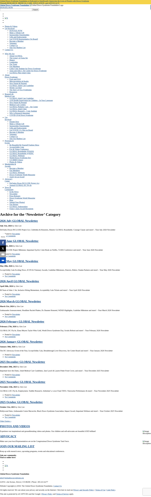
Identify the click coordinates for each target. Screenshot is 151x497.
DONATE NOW (6, 7)
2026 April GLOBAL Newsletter (19, 281)
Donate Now (14, 122)
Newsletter (13, 194)
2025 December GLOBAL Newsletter (22, 361)
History (12, 60)
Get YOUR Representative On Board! (23, 39)
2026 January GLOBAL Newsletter (21, 341)
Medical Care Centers (17, 105)
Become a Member (16, 41)
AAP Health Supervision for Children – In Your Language (31, 100)
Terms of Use (100, 490)
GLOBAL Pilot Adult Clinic (20, 73)
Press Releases (14, 196)
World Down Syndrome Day (20, 158)
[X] (3, 248)
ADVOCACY (8, 436)
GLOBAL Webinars (17, 156)
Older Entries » (5, 421)
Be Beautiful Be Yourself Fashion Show (24, 145)
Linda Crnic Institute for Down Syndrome (25, 69)
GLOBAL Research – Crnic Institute (23, 111)
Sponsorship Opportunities (19, 35)
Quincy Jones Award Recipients (21, 209)
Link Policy (111, 490)
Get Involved (10, 28)
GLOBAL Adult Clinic (18, 109)
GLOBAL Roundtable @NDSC (21, 153)
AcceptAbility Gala (16, 147)
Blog (11, 200)
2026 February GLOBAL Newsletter (22, 321)
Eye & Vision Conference (19, 149)
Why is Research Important (19, 113)
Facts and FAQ (15, 79)
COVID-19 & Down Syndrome (21, 115)
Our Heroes (13, 204)
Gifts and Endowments (18, 37)
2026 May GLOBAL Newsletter (19, 261)
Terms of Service (62, 494)
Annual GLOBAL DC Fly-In (20, 185)
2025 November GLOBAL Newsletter (22, 381)
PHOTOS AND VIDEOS (15, 426)
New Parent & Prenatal (18, 83)
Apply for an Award (16, 177)
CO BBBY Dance (16, 160)
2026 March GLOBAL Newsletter (20, 301)
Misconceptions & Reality (19, 81)
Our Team (13, 64)
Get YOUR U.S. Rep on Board (21, 130)
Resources (13, 92)
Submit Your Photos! (17, 202)
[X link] (6, 18)
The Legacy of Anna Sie (18, 58)
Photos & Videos (11, 26)
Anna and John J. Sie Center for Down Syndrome (28, 71)
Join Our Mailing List (17, 48)
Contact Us (13, 45)
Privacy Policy (47, 494)
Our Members (14, 66)
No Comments (10, 236)
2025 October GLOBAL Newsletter (21, 402)
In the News (14, 192)
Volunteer (13, 43)
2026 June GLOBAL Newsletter (19, 240)
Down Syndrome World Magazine (22, 175)
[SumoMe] (3, 260)
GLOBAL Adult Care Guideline (21, 86)
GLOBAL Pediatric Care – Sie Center (23, 107)
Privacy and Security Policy (83, 490)
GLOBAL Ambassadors (18, 207)
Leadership (13, 62)
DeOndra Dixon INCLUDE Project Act (24, 183)
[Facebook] (3, 243)
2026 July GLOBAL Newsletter (19, 220)
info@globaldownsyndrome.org (12, 478)
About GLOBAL (16, 56)
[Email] (3, 254)
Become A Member (16, 132)
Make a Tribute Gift (16, 33)
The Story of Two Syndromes (20, 90)
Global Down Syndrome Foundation (14, 5)
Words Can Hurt (15, 88)
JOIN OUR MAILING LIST (17, 446)
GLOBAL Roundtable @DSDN (21, 151)
